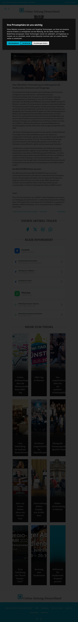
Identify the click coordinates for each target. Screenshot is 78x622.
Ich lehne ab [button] (26, 43)
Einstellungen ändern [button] (41, 43)
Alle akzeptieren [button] (13, 43)
